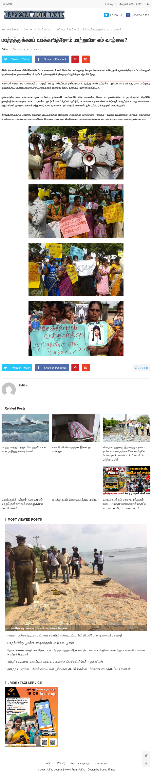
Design (92, 769)
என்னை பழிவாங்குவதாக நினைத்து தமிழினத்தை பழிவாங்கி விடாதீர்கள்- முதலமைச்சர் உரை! (65, 635)
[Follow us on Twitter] (146, 755)
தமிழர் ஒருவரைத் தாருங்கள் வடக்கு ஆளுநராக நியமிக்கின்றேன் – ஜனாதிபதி (55, 661)
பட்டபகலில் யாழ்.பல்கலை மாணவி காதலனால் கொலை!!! (38, 628)
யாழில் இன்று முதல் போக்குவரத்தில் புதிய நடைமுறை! (41, 642)
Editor (5, 49)
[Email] (86, 59)
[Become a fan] (146, 763)
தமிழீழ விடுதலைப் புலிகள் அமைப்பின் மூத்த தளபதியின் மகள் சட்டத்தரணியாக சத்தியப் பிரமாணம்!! (69, 669)
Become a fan (140, 15)
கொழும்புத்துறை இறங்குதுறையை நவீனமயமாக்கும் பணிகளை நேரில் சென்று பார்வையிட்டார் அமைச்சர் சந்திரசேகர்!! (124, 453)
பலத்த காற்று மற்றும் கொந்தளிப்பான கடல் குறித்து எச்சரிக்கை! (24, 449)
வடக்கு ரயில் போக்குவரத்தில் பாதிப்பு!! (75, 499)
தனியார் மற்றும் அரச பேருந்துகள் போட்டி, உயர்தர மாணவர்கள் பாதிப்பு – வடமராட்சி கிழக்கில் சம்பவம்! (125, 503)
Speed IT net (107, 769)
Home (28, 29)
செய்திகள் (44, 29)
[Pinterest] (75, 59)
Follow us (116, 15)
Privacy (61, 763)
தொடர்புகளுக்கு (80, 763)
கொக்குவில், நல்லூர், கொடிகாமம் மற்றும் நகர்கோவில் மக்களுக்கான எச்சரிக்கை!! (23, 503)
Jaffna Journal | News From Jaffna (65, 769)
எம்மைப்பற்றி (101, 763)
